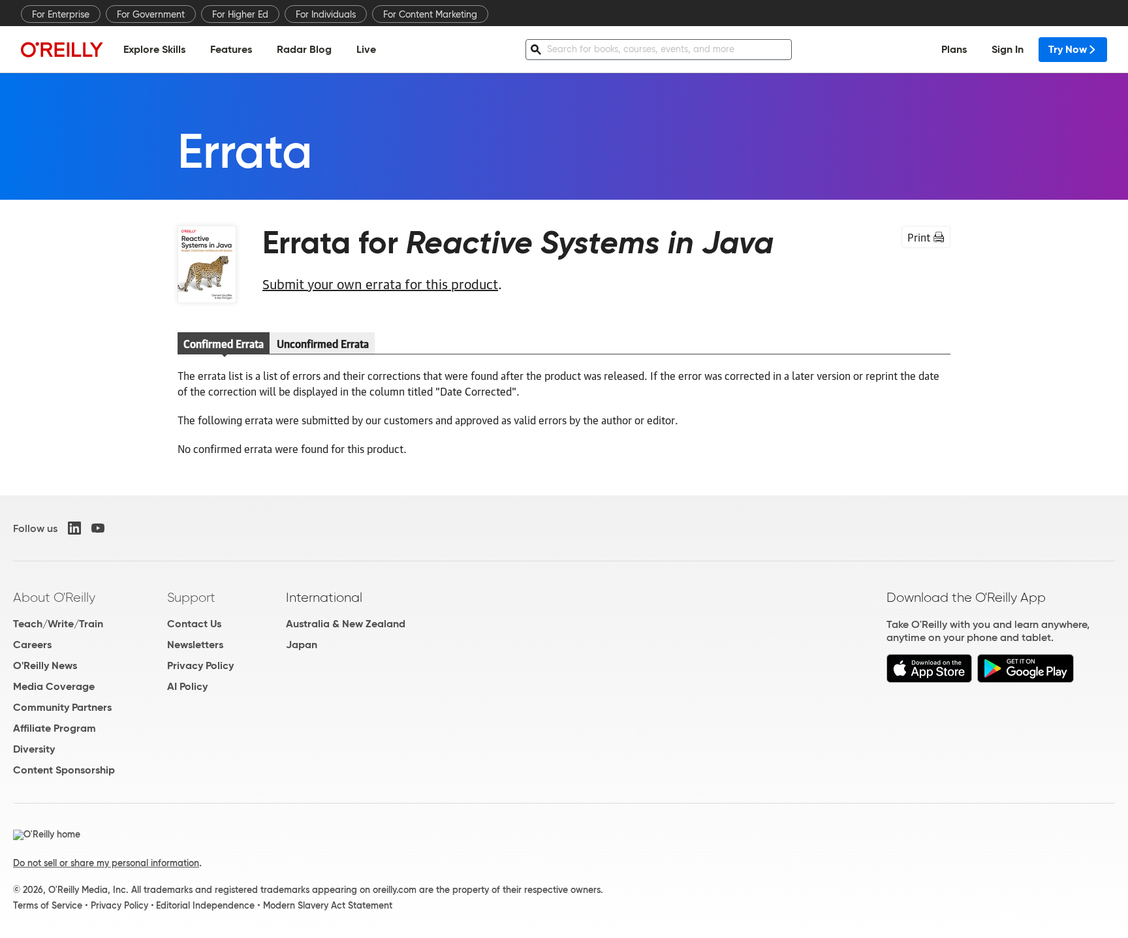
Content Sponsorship (64, 770)
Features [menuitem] (231, 49)
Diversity (34, 749)
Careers (32, 644)
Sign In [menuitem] (1008, 49)
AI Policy (187, 686)
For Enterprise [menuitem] (60, 14)
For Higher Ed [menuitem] (240, 14)
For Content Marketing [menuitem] (430, 14)
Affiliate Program (54, 728)
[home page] (62, 49)
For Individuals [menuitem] (326, 14)
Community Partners (62, 707)
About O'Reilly (54, 597)
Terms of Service (47, 905)
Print (918, 237)
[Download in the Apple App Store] (929, 679)
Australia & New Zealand (345, 624)
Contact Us (194, 624)
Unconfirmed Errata (323, 343)
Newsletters (195, 644)
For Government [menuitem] (151, 14)
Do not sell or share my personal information (106, 863)
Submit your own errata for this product (380, 283)
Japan (301, 644)
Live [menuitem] (366, 49)
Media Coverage (54, 686)
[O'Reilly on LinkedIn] (74, 528)
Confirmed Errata (223, 343)
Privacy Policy (200, 665)
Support (191, 597)
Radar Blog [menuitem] (304, 49)
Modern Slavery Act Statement (327, 905)
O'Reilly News (45, 665)
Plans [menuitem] (954, 49)
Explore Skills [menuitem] (154, 49)
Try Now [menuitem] (1067, 49)
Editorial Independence (205, 905)
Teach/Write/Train (58, 624)
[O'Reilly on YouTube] (97, 528)
